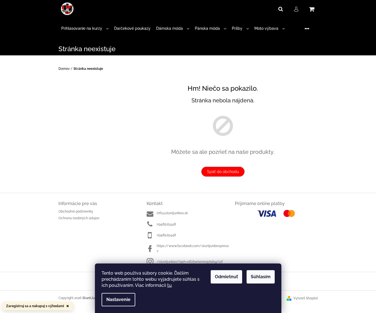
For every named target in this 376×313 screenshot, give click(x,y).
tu (169, 285)
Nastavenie (118, 299)
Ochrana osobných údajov (78, 218)
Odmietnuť (226, 276)
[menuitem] (84, 29)
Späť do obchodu (223, 171)
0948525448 (166, 224)
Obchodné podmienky (75, 211)
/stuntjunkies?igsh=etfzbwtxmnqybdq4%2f (190, 262)
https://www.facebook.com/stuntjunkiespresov (193, 248)
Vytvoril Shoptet (305, 298)
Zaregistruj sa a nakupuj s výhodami (35, 306)
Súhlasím (261, 276)
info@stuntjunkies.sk (172, 213)
